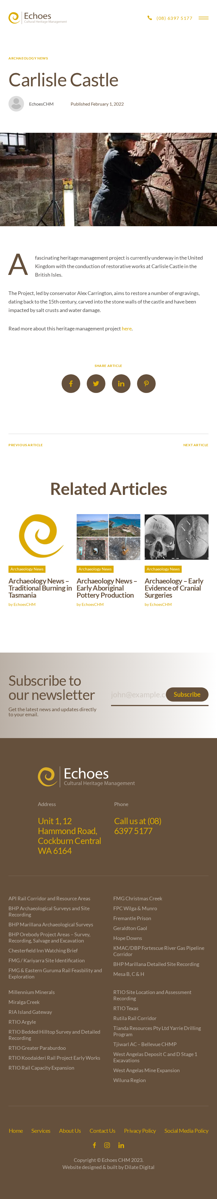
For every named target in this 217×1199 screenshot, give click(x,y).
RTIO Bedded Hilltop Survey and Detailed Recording (54, 1035)
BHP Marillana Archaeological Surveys (50, 924)
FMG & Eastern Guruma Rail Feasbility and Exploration (55, 973)
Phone (121, 804)
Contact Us (103, 1130)
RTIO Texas (125, 1008)
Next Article (196, 445)
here (127, 328)
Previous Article (25, 445)
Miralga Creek (24, 1002)
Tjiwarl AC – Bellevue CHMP (145, 1044)
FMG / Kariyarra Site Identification (46, 960)
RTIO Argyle (22, 1022)
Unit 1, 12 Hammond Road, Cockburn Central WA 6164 (69, 836)
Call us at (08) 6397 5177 (137, 826)
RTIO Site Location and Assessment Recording (152, 995)
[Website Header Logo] (37, 17)
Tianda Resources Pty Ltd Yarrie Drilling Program (157, 1031)
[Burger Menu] (204, 18)
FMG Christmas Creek (137, 898)
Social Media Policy (186, 1130)
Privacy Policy (140, 1130)
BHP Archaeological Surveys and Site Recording (49, 911)
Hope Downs (127, 938)
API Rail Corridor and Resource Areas (49, 898)
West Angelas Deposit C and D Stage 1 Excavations (155, 1057)
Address (47, 804)
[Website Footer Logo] (108, 776)
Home (16, 1130)
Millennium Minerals (31, 992)
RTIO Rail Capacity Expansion (41, 1068)
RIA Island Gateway (30, 1012)
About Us (70, 1130)
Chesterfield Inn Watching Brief (43, 950)
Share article (108, 366)
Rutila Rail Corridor (135, 1018)
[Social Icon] (94, 1145)
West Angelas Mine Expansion (146, 1070)
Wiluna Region (129, 1080)
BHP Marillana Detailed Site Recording (156, 964)
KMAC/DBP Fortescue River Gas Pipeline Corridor (158, 951)
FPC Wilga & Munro (135, 908)
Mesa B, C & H (128, 974)
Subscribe (187, 694)
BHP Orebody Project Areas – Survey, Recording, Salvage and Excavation (49, 937)
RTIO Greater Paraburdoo (37, 1048)
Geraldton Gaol (130, 928)
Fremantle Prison (132, 918)
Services (41, 1130)
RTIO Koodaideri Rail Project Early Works (54, 1058)
